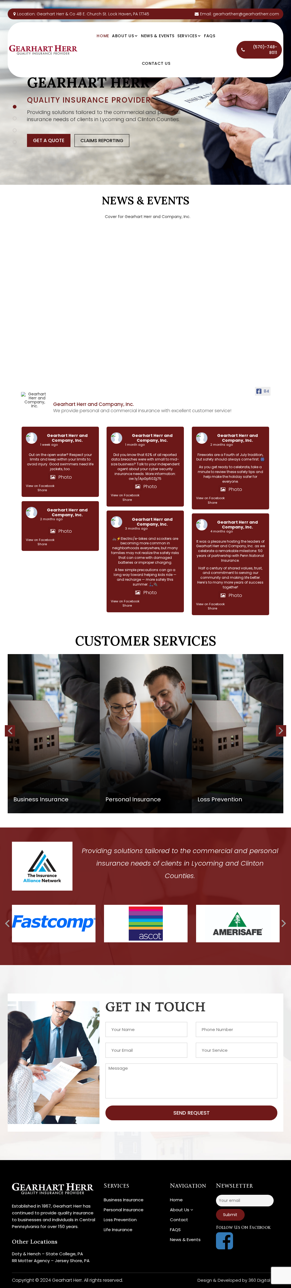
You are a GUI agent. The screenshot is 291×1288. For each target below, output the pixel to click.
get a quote (49, 140)
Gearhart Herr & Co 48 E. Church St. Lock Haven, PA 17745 (93, 14)
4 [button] (14, 142)
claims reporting (101, 140)
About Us (123, 36)
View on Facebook (40, 486)
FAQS (209, 36)
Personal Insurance (124, 1210)
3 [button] (14, 130)
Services (187, 36)
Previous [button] (281, 731)
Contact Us (156, 63)
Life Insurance (118, 1230)
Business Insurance (124, 1200)
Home (103, 36)
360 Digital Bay (263, 1280)
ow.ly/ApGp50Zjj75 (145, 478)
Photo (65, 477)
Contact (179, 1220)
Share (42, 490)
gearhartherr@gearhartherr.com (246, 14)
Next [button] (10, 731)
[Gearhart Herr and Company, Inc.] (34, 399)
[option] (145, 92)
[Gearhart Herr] (43, 49)
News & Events (157, 36)
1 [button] (14, 107)
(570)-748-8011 (265, 49)
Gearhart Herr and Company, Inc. (67, 438)
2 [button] (14, 118)
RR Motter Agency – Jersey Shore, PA (51, 1261)
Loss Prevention (120, 1220)
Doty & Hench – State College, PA (47, 1254)
